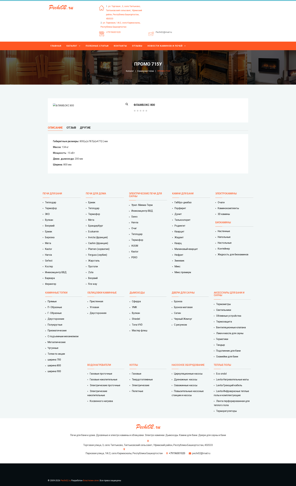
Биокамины (223, 222)
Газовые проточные (101, 373)
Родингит (180, 225)
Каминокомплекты (228, 208)
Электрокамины (226, 193)
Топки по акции (56, 353)
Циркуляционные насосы (188, 373)
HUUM (134, 245)
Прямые (52, 301)
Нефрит (179, 254)
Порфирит (180, 208)
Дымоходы (137, 292)
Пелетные (137, 391)
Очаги (221, 202)
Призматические (57, 330)
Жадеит (179, 237)
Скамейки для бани (227, 356)
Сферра (136, 301)
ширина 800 (54, 365)
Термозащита (224, 321)
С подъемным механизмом (63, 336)
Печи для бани (52, 193)
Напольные (224, 237)
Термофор (51, 208)
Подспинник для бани (228, 350)
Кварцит (179, 231)
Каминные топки (145, 71)
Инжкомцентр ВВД (56, 272)
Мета (48, 243)
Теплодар (50, 202)
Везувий (49, 225)
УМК (134, 307)
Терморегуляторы (226, 411)
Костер (49, 266)
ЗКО (47, 214)
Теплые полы (222, 365)
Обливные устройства (228, 315)
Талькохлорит (182, 220)
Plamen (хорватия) (98, 249)
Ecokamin (93, 231)
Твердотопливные (142, 379)
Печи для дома (96, 193)
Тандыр (220, 345)
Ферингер (50, 284)
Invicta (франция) (98, 237)
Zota (90, 272)
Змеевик (179, 260)
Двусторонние (56, 318)
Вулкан (49, 220)
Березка (49, 237)
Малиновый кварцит (186, 249)
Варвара (50, 278)
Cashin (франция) (98, 243)
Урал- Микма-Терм (142, 205)
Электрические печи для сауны (145, 194)
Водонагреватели (99, 365)
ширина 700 (54, 359)
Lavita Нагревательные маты (232, 379)
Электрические (140, 385)
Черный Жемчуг (183, 318)
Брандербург (95, 225)
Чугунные (53, 348)
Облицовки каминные (102, 292)
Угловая (94, 307)
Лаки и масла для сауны (229, 333)
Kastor (48, 249)
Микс (177, 266)
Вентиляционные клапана (231, 327)
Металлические (57, 342)
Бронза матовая (183, 307)
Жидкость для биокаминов (233, 254)
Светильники (223, 310)
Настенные (224, 231)
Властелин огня (91, 480)
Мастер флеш (139, 330)
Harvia (48, 254)
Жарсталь (94, 260)
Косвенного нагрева (101, 401)
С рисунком (180, 324)
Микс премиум (183, 272)
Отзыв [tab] (71, 127)
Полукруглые (55, 324)
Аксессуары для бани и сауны (229, 294)
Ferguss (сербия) (97, 254)
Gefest (48, 260)
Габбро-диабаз (183, 202)
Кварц (178, 243)
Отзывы (137, 46)
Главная (55, 46)
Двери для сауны (183, 292)
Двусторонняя (98, 313)
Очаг (134, 228)
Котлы (134, 365)
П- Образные (55, 307)
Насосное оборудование (188, 365)
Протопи (93, 266)
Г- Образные (55, 313)
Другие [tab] (85, 127)
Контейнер (224, 248)
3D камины (224, 214)
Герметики (222, 339)
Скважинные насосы (185, 385)
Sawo (134, 216)
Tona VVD (137, 324)
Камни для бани (183, 193)
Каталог (71, 46)
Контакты (120, 46)
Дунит (178, 214)
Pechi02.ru (66, 480)
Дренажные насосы (185, 379)
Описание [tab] (55, 127)
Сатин (177, 313)
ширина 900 (54, 371)
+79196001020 (113, 32)
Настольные (225, 242)
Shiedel (136, 318)
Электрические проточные (105, 385)
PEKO (134, 257)
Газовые (136, 373)
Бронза (178, 301)
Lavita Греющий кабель (229, 385)
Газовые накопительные (103, 379)
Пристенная (96, 301)
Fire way (92, 284)
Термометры (223, 304)
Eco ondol (221, 373)
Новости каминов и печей (165, 46)
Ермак (48, 231)
